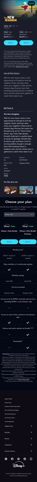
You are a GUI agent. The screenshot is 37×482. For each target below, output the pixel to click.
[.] (6, 459)
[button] (18, 426)
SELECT (10, 43)
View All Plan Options (11, 73)
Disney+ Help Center (23, 379)
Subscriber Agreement (10, 414)
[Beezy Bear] (26, 190)
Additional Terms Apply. (22, 66)
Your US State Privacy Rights (12, 410)
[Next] (33, 189)
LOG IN (31, 3)
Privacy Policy (8, 402)
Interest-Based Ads (9, 421)
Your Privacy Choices (10, 417)
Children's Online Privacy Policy (12, 406)
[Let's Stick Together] (10, 190)
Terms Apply (6, 354)
